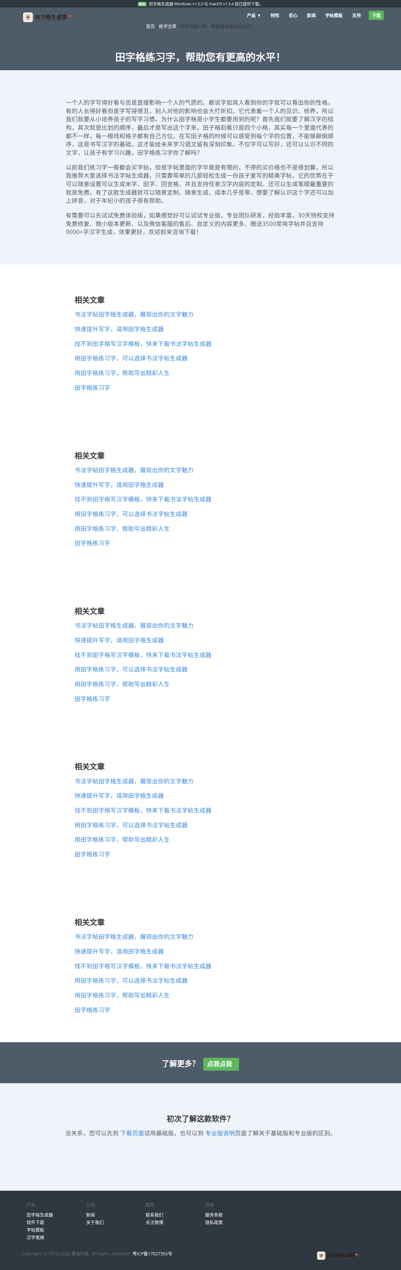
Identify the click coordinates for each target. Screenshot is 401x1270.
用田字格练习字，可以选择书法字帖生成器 (131, 358)
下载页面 (132, 1133)
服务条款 (214, 1215)
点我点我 (221, 1064)
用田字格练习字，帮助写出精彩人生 (122, 373)
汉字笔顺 (35, 1237)
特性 (275, 15)
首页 (150, 26)
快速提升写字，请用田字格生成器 (119, 329)
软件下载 (35, 1222)
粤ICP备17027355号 (152, 1254)
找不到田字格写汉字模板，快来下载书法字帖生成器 (143, 344)
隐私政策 (214, 1222)
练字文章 (167, 26)
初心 (293, 15)
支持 (356, 15)
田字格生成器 (40, 1215)
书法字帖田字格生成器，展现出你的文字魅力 (134, 314)
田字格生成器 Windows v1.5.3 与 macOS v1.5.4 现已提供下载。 (206, 4)
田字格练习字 (92, 387)
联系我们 (154, 1215)
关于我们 (95, 1222)
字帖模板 (334, 15)
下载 (376, 15)
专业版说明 (220, 1133)
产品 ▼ (254, 15)
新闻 (311, 15)
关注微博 (154, 1222)
